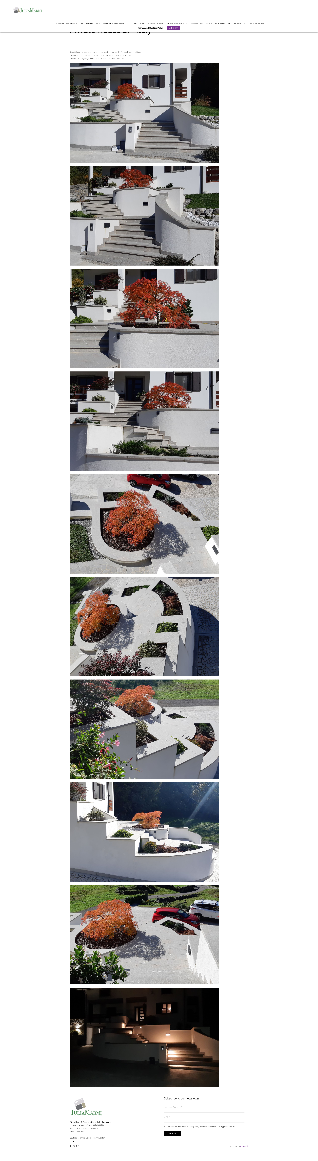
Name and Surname (173, 1107)
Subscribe (172, 1133)
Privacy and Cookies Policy (150, 28)
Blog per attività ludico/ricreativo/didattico (90, 1138)
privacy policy (194, 1127)
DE (77, 1146)
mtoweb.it (244, 1146)
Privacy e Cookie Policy (77, 1131)
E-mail (167, 1117)
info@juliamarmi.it (77, 1125)
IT (71, 1146)
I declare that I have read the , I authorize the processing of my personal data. (201, 1127)
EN (74, 1146)
